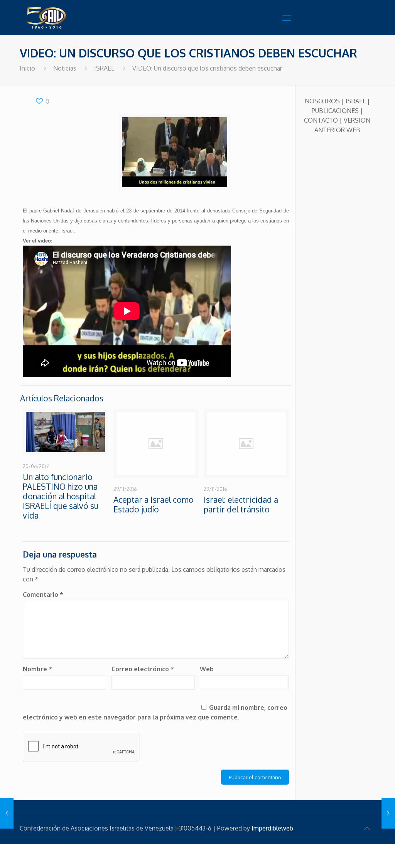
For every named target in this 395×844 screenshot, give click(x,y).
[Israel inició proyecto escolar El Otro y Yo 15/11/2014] (388, 813)
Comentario (43, 594)
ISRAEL (104, 68)
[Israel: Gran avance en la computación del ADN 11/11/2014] (7, 813)
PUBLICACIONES (335, 111)
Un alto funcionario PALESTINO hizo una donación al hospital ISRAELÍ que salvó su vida (60, 496)
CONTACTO (321, 120)
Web (207, 669)
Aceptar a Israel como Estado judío (153, 504)
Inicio (27, 68)
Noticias (64, 68)
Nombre (37, 669)
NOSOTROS (322, 101)
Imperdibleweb (272, 828)
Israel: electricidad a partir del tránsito (241, 504)
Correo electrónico (142, 669)
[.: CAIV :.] (66, 17)
